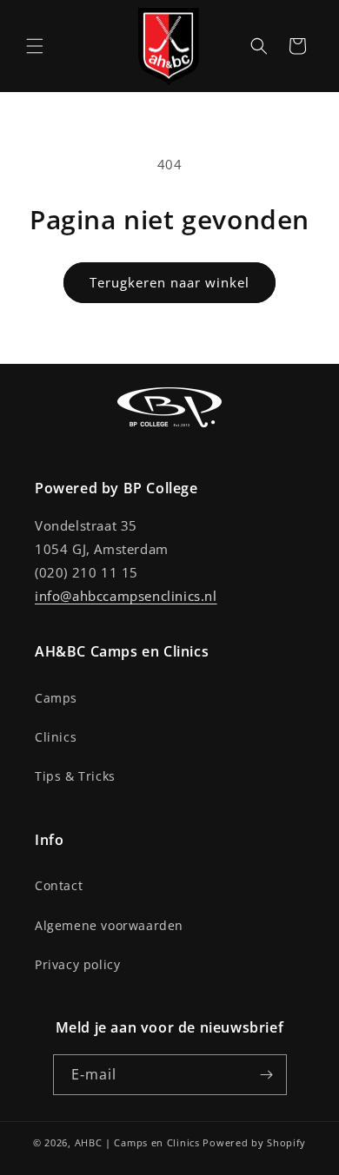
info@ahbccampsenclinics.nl (126, 595)
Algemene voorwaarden (109, 925)
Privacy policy (77, 964)
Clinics (55, 737)
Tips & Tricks (75, 776)
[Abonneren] (267, 1074)
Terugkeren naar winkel (169, 282)
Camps (56, 698)
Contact (59, 885)
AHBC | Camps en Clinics (137, 1142)
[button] (35, 46)
